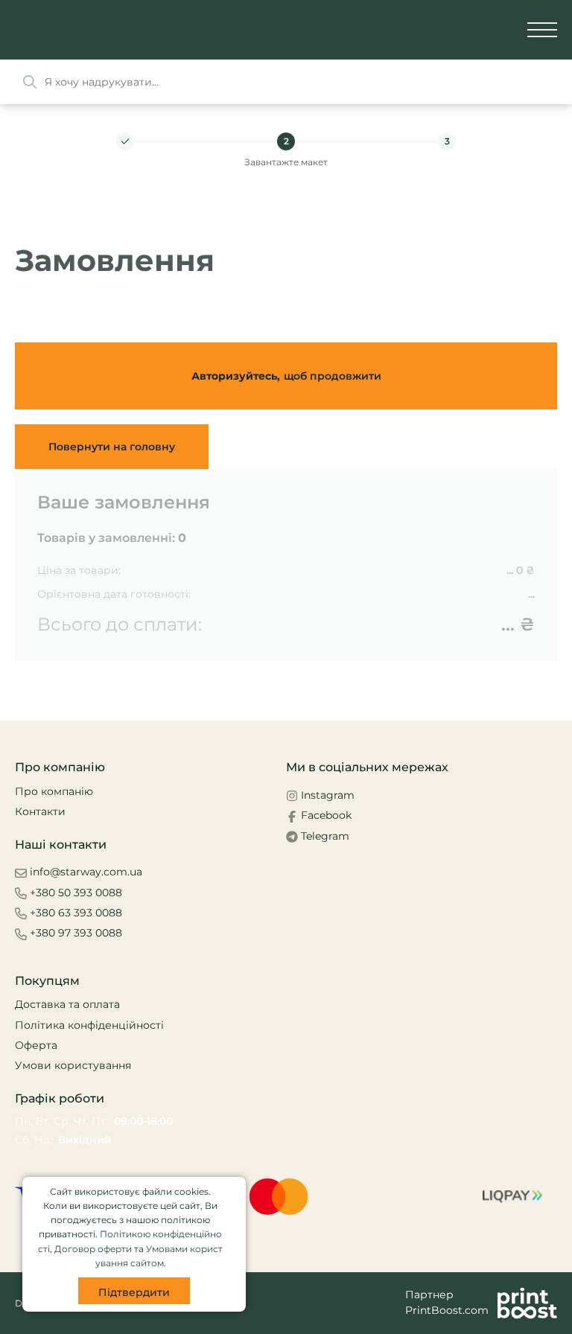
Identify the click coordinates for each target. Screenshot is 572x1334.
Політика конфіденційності (89, 1025)
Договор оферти (93, 1248)
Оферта (36, 1045)
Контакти (40, 811)
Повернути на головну (111, 446)
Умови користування (73, 1065)
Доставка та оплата (67, 1004)
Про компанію (54, 791)
